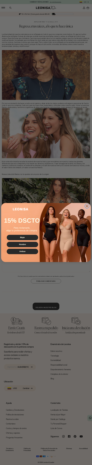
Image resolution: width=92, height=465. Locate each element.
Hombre (22, 244)
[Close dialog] (87, 206)
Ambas (22, 251)
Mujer (22, 237)
